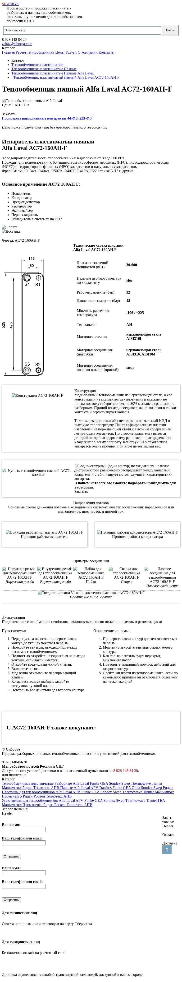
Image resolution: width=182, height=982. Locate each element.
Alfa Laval (81, 783)
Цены (59, 52)
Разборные (64, 783)
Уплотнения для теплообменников (30, 800)
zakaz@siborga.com (17, 44)
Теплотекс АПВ (46, 788)
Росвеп (40, 796)
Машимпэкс (12, 788)
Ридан (28, 788)
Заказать (8, 114)
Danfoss (106, 788)
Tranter (157, 783)
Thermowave (141, 783)
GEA (104, 783)
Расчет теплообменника (35, 52)
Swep (126, 783)
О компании (88, 52)
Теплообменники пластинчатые (28, 783)
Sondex (115, 783)
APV (95, 788)
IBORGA (10, 4)
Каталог (8, 48)
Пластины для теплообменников (29, 792)
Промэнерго (12, 796)
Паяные (67, 788)
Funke (95, 783)
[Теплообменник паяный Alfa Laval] (32, 101)
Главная (8, 52)
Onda (136, 788)
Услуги (71, 52)
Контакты (106, 52)
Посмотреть (46, 118)
